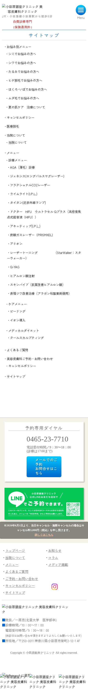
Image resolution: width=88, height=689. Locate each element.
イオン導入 (17, 320)
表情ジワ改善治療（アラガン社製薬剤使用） (40, 293)
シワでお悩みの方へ (22, 62)
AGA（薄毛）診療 (22, 167)
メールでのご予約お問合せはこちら (46, 466)
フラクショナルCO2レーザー (30, 185)
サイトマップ (16, 376)
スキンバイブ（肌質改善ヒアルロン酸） (37, 284)
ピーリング (17, 311)
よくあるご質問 (17, 350)
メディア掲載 (58, 564)
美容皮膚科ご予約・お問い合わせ (30, 358)
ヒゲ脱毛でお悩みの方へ (25, 80)
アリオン (16, 243)
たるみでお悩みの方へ (23, 71)
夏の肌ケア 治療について (26, 107)
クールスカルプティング (27, 337)
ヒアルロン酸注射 (22, 275)
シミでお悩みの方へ (22, 53)
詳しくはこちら (44, 534)
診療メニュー (17, 160)
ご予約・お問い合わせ (21, 578)
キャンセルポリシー (20, 117)
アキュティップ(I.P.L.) (25, 226)
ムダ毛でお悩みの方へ (23, 98)
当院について (16, 135)
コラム (53, 557)
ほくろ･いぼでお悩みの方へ (27, 89)
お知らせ (54, 550)
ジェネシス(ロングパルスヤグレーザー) (37, 176)
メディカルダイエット (23, 330)
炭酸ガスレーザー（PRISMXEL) (31, 234)
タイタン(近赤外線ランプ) (28, 202)
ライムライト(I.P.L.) (23, 193)
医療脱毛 (13, 126)
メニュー (13, 152)
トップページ (15, 550)
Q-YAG (14, 266)
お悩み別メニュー (19, 46)
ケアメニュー (17, 304)
